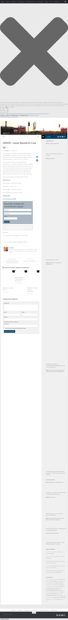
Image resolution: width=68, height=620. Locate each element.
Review (63, 597)
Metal (60, 588)
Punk (64, 595)
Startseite (13, 610)
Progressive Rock (60, 595)
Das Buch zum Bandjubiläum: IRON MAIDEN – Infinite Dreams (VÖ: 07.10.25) (56, 493)
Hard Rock (55, 585)
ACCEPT (47, 579)
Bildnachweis (54, 610)
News (3, 1)
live (46, 588)
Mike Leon (14, 242)
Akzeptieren (3, 115)
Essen (63, 583)
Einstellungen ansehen (15, 115)
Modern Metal (58, 591)
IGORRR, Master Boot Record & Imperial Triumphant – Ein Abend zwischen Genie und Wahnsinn (55, 473)
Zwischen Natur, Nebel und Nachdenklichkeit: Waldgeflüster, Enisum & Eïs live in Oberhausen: (55, 365)
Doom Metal (53, 583)
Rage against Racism (57, 597)
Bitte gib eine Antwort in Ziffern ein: (11, 321)
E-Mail (6, 216)
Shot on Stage (40, 1)
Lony (48, 556)
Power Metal (60, 593)
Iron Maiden (61, 586)
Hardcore (51, 584)
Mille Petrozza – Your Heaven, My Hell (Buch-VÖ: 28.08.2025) (54, 514)
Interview (56, 586)
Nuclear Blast (53, 594)
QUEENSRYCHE (48, 597)
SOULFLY (25, 242)
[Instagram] (64, 137)
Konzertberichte (21, 1)
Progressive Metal (51, 595)
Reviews (7, 1)
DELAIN (58, 581)
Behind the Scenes (31, 1)
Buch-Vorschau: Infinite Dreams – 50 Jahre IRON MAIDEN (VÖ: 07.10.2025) (55, 543)
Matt (48, 561)
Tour (62, 599)
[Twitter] (60, 137)
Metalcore (61, 590)
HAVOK (10, 242)
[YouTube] (62, 137)
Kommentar (6, 303)
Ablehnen (7, 115)
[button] (34, 52)
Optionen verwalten (4, 113)
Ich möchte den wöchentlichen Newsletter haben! (15, 328)
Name (5, 312)
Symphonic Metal (51, 599)
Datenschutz (10, 117)
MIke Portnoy (53, 592)
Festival (47, 584)
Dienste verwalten (13, 113)
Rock (47, 599)
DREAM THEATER (58, 583)
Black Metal (61, 579)
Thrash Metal (57, 599)
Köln (64, 586)
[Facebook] (58, 137)
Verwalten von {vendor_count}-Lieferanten (26, 113)
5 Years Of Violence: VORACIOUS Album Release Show (19, 279)
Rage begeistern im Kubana (52, 259)
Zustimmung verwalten (5, 619)
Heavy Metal (61, 585)
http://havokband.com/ (8, 199)
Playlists (46, 1)
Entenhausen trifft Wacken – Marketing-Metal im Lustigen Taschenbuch (56, 529)
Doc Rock (7, 150)
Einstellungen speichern (24, 115)
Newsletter (56, 1)
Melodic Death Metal (53, 588)
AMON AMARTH (55, 579)
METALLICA (48, 592)
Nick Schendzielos (20, 242)
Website (5, 317)
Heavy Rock (48, 586)
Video (64, 599)
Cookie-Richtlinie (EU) (44, 610)
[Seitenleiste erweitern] (43, 137)
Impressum (15, 117)
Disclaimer (20, 610)
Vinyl (47, 601)
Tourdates (13, 1)
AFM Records (51, 579)
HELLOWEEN (52, 586)
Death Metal (53, 581)
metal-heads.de (52, 590)
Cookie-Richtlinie (4, 117)
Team (51, 1)
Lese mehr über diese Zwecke (42, 113)
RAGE (51, 597)
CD (49, 581)
